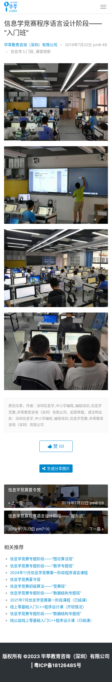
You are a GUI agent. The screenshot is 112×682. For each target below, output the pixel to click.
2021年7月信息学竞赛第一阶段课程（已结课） (49, 600)
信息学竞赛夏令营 (25, 579)
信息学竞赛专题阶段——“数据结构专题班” (45, 593)
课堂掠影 (43, 51)
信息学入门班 (22, 51)
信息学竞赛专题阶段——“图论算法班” (42, 558)
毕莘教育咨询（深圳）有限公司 (30, 44)
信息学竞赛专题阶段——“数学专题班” (42, 565)
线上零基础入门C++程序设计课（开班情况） (48, 606)
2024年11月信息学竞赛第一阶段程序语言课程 (49, 572)
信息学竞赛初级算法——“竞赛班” (38, 586)
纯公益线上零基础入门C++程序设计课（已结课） (52, 620)
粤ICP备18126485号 (57, 665)
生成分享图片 (58, 468)
